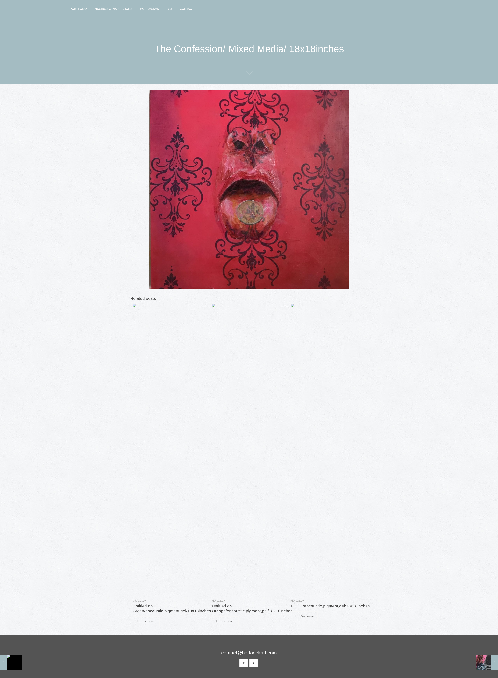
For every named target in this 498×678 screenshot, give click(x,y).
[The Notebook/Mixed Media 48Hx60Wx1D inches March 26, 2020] (11, 662)
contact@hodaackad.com (249, 652)
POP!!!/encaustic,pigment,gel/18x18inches (330, 606)
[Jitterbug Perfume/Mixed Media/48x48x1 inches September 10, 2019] (487, 662)
